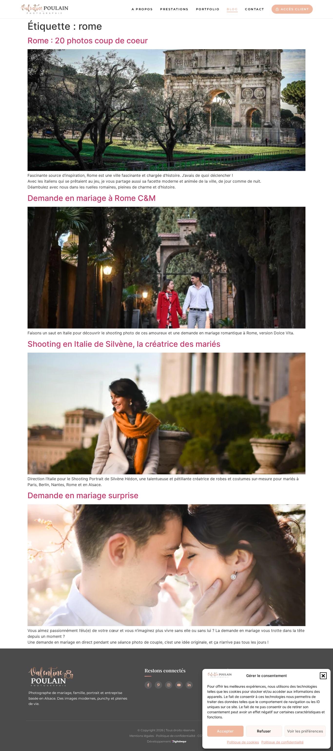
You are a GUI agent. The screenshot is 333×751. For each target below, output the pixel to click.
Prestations (174, 9)
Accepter (225, 731)
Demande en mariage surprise (83, 495)
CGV (200, 736)
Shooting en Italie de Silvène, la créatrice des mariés (124, 344)
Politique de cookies (243, 742)
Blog (232, 9)
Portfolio (208, 9)
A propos (142, 9)
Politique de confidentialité (282, 742)
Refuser (264, 731)
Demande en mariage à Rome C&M (92, 198)
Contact (254, 9)
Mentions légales (141, 736)
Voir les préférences (305, 731)
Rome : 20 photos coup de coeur (88, 40)
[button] (323, 675)
